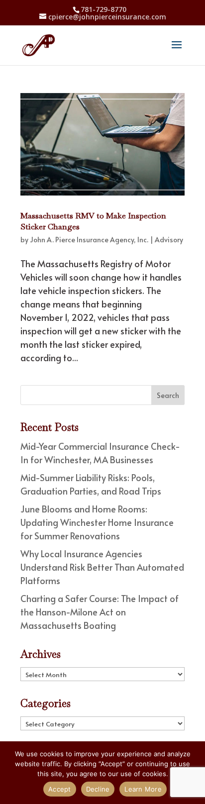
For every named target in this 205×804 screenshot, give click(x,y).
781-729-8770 (103, 9)
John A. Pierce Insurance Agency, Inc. (89, 239)
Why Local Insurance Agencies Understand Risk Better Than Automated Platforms (102, 567)
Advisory (169, 239)
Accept (59, 789)
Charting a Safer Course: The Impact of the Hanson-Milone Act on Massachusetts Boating (99, 611)
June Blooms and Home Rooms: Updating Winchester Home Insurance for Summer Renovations (97, 522)
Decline (98, 789)
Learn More (143, 789)
